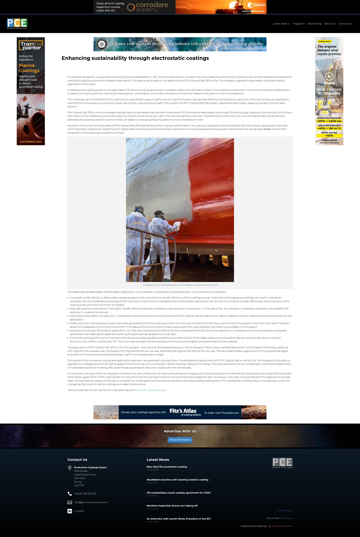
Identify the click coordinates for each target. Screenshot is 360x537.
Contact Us (344, 24)
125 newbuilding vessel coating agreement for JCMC (179, 492)
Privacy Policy (284, 510)
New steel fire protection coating (167, 466)
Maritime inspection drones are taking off (172, 505)
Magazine (299, 24)
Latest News (280, 24)
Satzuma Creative (281, 526)
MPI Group (286, 518)
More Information (180, 439)
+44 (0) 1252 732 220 (85, 493)
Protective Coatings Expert (150, 390)
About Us (329, 24)
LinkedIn (79, 511)
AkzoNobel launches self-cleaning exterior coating (177, 479)
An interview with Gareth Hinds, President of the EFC (179, 518)
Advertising (314, 24)
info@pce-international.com (91, 502)
